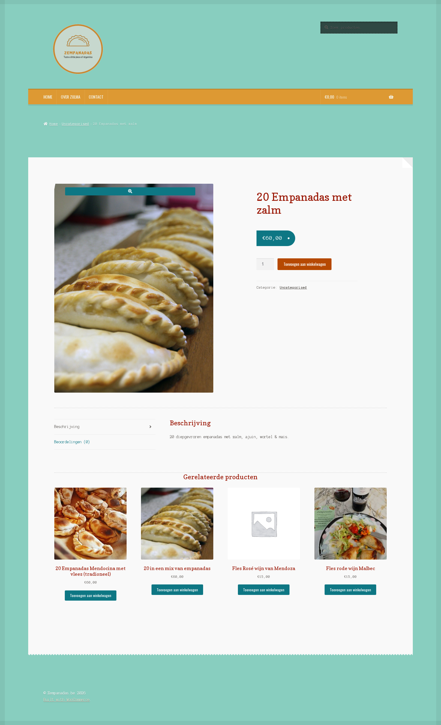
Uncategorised (75, 124)
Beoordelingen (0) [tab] (72, 442)
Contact (96, 97)
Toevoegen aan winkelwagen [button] (90, 595)
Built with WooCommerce (67, 700)
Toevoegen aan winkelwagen (305, 264)
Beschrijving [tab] (67, 427)
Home (48, 97)
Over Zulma (70, 97)
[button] (130, 191)
